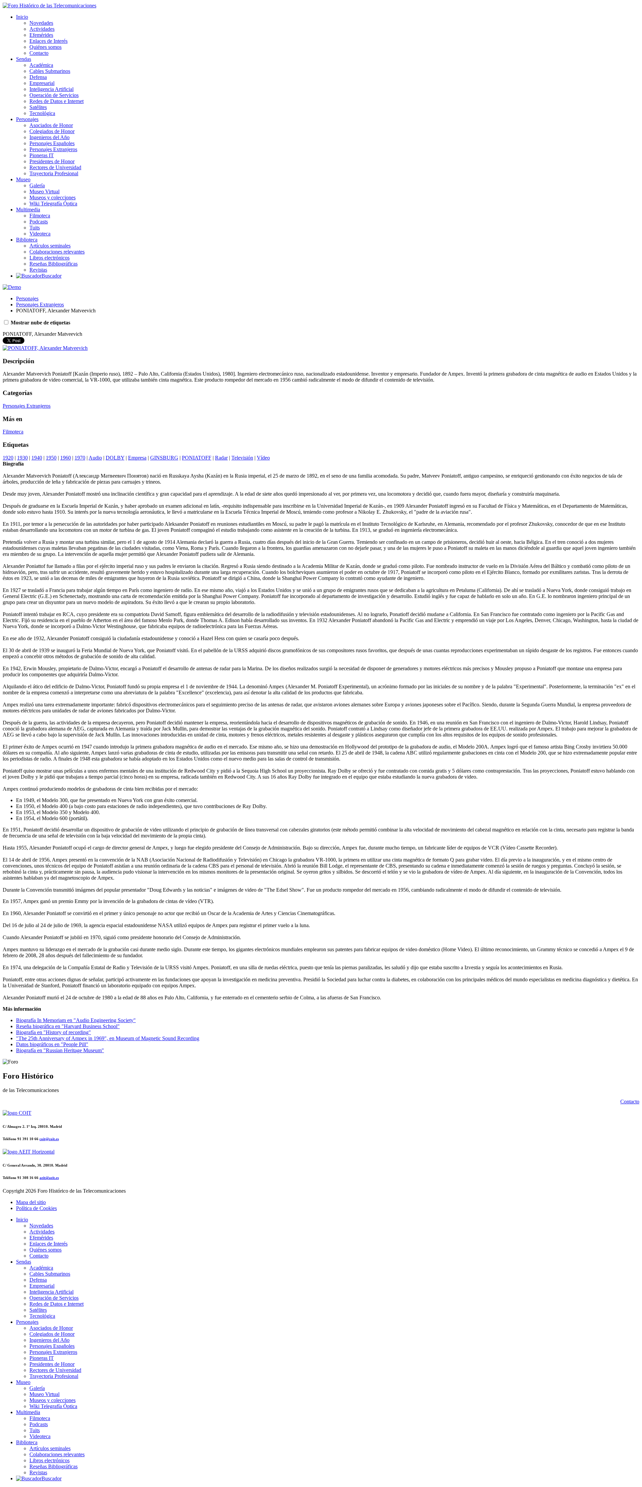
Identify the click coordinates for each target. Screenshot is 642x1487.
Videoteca (39, 233)
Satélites (38, 107)
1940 (36, 458)
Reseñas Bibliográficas (53, 264)
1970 (80, 458)
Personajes (27, 119)
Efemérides (41, 35)
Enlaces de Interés (48, 41)
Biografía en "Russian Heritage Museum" (60, 1050)
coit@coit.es (49, 1139)
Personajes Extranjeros (53, 149)
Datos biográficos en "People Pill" (52, 1044)
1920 (8, 458)
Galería (37, 185)
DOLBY (115, 458)
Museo (23, 179)
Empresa (137, 458)
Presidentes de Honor (52, 161)
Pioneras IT (41, 155)
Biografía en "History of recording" (53, 1032)
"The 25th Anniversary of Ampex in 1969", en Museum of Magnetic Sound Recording (107, 1038)
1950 (51, 458)
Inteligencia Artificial (51, 89)
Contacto (38, 53)
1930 (22, 458)
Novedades (41, 23)
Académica (41, 65)
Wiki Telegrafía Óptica (53, 203)
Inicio (22, 17)
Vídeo (263, 458)
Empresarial (42, 83)
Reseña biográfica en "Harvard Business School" (68, 1026)
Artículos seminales (50, 246)
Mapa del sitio (31, 1202)
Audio (95, 458)
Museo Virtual (44, 191)
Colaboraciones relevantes (57, 252)
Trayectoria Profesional (53, 173)
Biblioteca (26, 239)
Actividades (42, 29)
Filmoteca (39, 215)
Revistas (38, 270)
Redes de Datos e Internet (56, 101)
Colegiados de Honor (52, 131)
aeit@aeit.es (49, 1178)
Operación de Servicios (54, 95)
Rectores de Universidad (55, 167)
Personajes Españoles (52, 143)
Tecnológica (42, 113)
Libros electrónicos (49, 258)
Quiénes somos (45, 47)
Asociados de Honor (51, 125)
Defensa (38, 77)
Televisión (242, 458)
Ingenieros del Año (49, 137)
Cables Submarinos (49, 71)
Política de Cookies (36, 1208)
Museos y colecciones (52, 197)
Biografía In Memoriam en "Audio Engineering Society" (76, 1020)
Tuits (34, 227)
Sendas (23, 59)
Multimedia (28, 209)
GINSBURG (164, 458)
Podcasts (38, 221)
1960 (65, 458)
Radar (221, 458)
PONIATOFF (196, 458)
